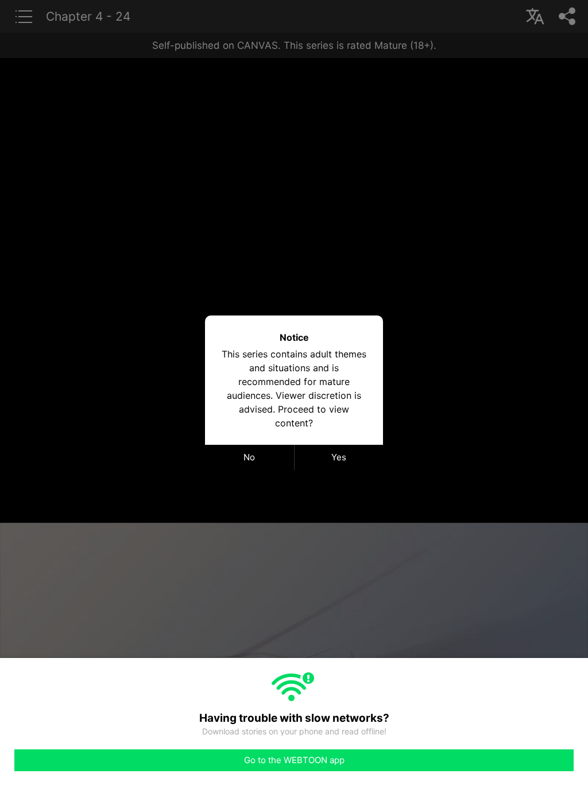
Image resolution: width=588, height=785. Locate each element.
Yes (338, 457)
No (249, 457)
